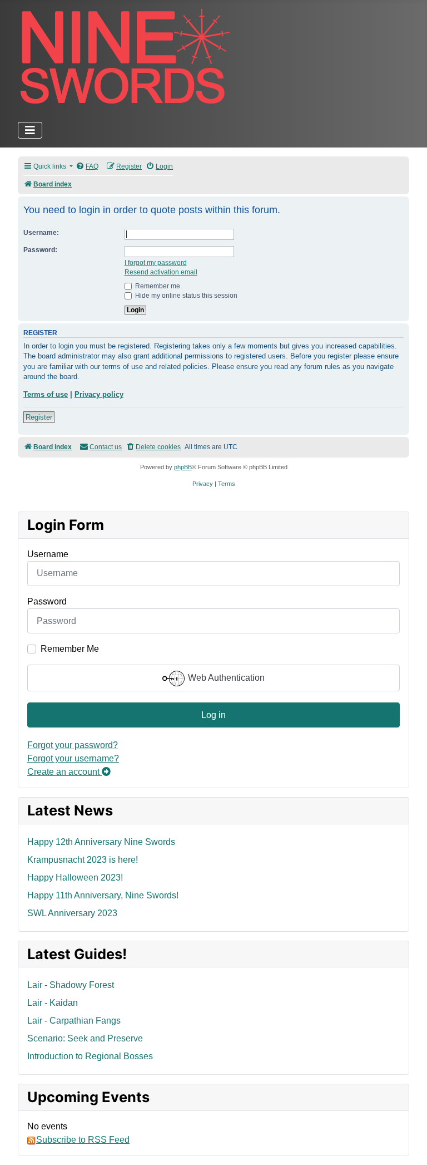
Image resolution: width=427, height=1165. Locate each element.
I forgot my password (156, 263)
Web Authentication (225, 677)
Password (47, 601)
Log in (213, 715)
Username (47, 554)
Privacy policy (99, 394)
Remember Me (70, 648)
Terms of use (45, 394)
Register (39, 417)
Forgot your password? (72, 745)
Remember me (156, 286)
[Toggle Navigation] (30, 130)
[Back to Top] (407, 1144)
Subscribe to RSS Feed (83, 1139)
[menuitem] (87, 166)
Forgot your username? (73, 758)
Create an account (64, 771)
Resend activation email (161, 272)
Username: (41, 233)
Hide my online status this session (185, 295)
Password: (40, 250)
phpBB (183, 467)
